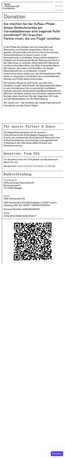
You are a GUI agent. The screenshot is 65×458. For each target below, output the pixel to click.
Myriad (13, 162)
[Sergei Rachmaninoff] (11, 6)
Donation (57, 453)
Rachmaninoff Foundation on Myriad (36, 166)
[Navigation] (59, 6)
